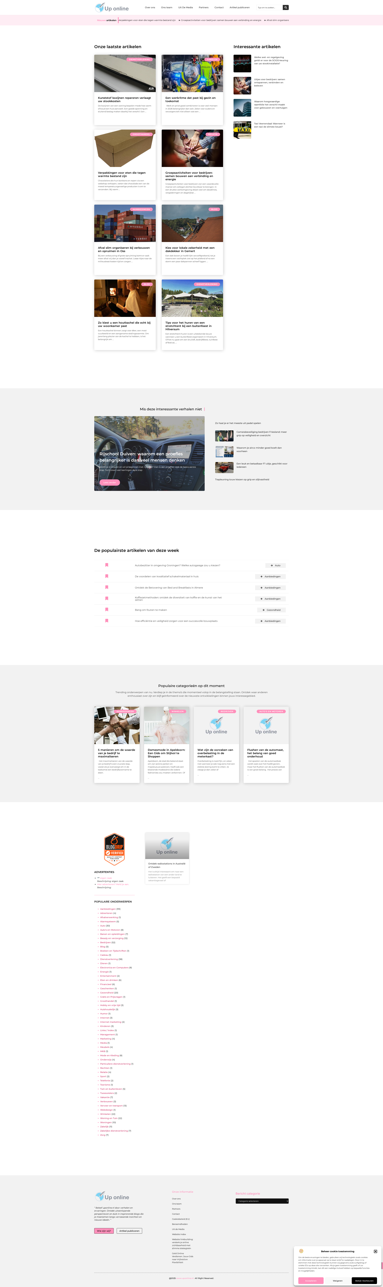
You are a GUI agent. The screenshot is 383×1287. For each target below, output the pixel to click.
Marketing (105, 1038)
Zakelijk (212, 59)
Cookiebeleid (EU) (181, 1219)
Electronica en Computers (114, 967)
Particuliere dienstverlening (115, 1063)
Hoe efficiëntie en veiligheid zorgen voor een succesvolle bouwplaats (176, 621)
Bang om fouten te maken (151, 610)
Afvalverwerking (109, 917)
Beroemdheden (180, 1224)
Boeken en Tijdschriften (113, 950)
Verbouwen (106, 1101)
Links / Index (107, 1030)
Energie (104, 971)
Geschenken (107, 988)
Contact (219, 7)
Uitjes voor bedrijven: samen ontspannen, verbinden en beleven (269, 82)
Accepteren (311, 1281)
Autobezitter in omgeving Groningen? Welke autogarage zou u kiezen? (177, 565)
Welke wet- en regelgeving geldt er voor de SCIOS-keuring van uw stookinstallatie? (271, 60)
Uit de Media (178, 1229)
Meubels (104, 1047)
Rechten (105, 1068)
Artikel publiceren (240, 7)
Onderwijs (105, 1059)
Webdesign (106, 1110)
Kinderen (105, 1026)
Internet (104, 1017)
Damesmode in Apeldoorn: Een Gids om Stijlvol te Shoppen (166, 753)
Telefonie (105, 1080)
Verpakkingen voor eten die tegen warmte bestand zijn (122, 174)
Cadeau (104, 955)
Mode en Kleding (109, 1055)
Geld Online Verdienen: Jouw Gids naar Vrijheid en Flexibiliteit (182, 1258)
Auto (278, 565)
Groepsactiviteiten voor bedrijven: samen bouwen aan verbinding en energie (163, 20)
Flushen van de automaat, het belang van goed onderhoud (265, 753)
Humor (104, 1013)
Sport (103, 1076)
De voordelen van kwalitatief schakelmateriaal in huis (167, 576)
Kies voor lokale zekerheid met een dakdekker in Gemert (190, 249)
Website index (179, 1234)
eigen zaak (106, 878)
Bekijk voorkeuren (364, 1281)
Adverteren (106, 913)
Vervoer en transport (111, 1105)
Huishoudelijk (107, 1009)
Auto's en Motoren (271, 711)
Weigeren (338, 1281)
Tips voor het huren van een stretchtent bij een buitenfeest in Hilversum (188, 326)
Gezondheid (274, 610)
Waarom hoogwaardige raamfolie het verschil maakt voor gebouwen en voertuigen (270, 104)
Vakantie (105, 1097)
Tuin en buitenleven (111, 1089)
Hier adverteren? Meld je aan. (113, 884)
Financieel (105, 984)
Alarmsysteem (108, 921)
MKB (102, 1051)
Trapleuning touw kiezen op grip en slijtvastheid (242, 479)
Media (103, 1043)
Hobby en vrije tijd (110, 1005)
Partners (204, 7)
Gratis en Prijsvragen (111, 997)
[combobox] (269, 7)
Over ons (150, 7)
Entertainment (108, 976)
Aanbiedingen (141, 209)
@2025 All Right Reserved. (191, 1278)
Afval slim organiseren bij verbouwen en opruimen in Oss (238, 20)
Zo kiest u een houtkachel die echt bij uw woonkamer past (124, 324)
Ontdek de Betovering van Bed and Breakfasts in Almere (169, 587)
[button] (375, 1251)
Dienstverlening (139, 59)
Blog (214, 209)
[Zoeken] (286, 7)
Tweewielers (107, 1093)
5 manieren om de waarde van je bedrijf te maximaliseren (116, 753)
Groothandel (141, 134)
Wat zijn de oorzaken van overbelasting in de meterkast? (215, 753)
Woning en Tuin (109, 1118)
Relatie (213, 134)
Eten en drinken (109, 980)
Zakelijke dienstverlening (114, 1130)
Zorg (102, 1135)
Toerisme (105, 1084)
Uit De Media (185, 7)
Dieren (104, 963)
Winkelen (178, 711)
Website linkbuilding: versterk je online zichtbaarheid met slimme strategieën (182, 1243)
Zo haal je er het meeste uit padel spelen (238, 423)
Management (107, 1034)
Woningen (106, 1122)
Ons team (166, 7)
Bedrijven (227, 711)
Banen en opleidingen (112, 934)
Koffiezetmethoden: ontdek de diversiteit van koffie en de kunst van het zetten (178, 598)
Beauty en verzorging (112, 938)
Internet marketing (110, 1022)
